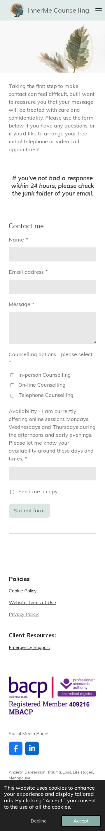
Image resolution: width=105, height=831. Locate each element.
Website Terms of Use (32, 602)
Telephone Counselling (46, 395)
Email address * (28, 271)
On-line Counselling (42, 384)
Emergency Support (29, 647)
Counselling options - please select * (50, 358)
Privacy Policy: (24, 614)
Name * (18, 239)
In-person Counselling (44, 374)
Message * (21, 304)
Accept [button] (81, 821)
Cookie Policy (23, 591)
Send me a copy (38, 491)
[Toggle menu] (98, 10)
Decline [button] (39, 821)
